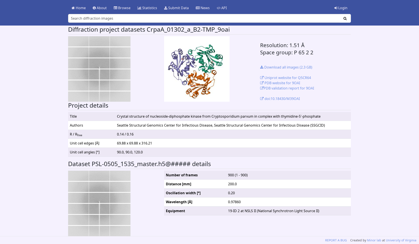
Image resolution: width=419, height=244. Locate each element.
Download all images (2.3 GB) (287, 67)
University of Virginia (401, 240)
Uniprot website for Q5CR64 (287, 77)
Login (342, 7)
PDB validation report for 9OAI (289, 88)
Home (80, 7)
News (205, 7)
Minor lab (374, 240)
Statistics (149, 7)
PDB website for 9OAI (282, 83)
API (223, 7)
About (101, 7)
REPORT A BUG (336, 240)
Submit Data (178, 7)
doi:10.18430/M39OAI (282, 98)
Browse (124, 7)
